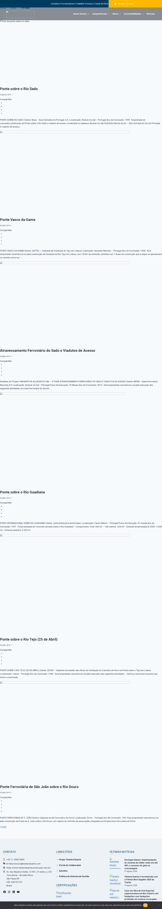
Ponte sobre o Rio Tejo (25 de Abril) (28, 639)
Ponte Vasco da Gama (17, 220)
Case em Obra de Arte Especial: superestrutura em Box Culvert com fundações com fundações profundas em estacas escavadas (141, 895)
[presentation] (115, 863)
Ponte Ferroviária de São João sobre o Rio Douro (39, 787)
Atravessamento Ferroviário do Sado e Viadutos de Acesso (47, 350)
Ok (145, 905)
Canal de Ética (101, 3)
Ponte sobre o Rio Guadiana (22, 492)
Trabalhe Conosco (84, 3)
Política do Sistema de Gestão (74, 876)
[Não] (159, 905)
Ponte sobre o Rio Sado (19, 89)
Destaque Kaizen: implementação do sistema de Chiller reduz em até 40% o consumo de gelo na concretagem (141, 864)
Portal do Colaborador (70, 865)
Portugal (129, 3)
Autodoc (63, 871)
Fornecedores (68, 3)
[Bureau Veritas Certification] (64, 896)
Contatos (55, 3)
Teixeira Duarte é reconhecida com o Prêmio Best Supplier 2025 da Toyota (141, 879)
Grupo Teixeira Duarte (70, 859)
